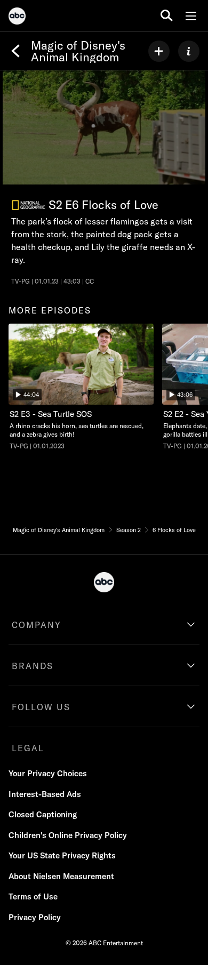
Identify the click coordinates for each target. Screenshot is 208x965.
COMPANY (36, 625)
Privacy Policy (35, 917)
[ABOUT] (188, 51)
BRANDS (32, 666)
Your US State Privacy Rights (62, 855)
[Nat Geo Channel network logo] (28, 205)
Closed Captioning (43, 814)
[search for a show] (167, 16)
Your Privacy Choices (48, 773)
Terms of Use (33, 896)
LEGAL (28, 748)
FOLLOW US (41, 707)
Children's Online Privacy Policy (68, 835)
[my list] (159, 51)
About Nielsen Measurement (61, 876)
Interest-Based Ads (45, 794)
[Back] (15, 51)
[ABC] (17, 17)
